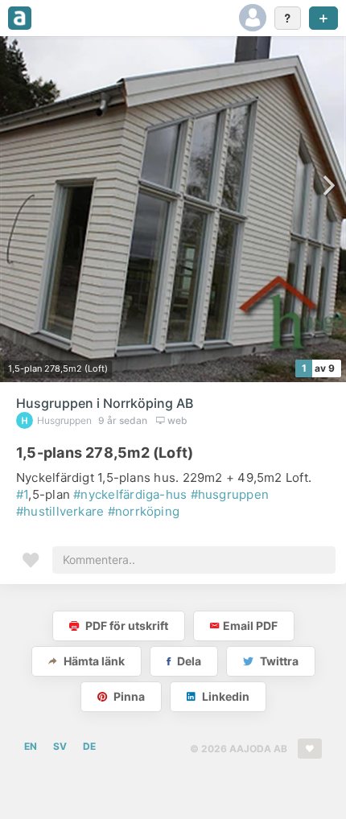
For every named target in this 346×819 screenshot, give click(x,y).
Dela (188, 661)
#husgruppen (230, 494)
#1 (22, 494)
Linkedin (224, 696)
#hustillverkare (60, 511)
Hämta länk (93, 661)
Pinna (128, 696)
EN (30, 746)
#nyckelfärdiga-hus (130, 494)
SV (60, 746)
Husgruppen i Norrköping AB (104, 403)
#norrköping (143, 511)
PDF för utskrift (125, 625)
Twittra (278, 661)
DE (89, 746)
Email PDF (250, 625)
